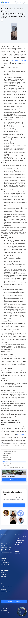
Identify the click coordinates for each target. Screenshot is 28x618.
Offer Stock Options (5, 543)
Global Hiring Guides (5, 591)
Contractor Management (20, 538)
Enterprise (3, 576)
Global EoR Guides (5, 593)
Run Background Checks (6, 552)
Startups (3, 572)
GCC (2, 578)
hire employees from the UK (19, 59)
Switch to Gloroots (5, 564)
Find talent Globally (5, 542)
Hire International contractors (5, 537)
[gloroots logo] (5, 2)
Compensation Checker (6, 586)
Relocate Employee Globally (5, 550)
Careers (3, 560)
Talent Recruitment (19, 542)
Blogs (2, 595)
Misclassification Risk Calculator (6, 588)
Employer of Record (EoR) (20, 536)
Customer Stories (5, 562)
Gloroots (10, 430)
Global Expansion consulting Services (19, 545)
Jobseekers (17, 553)
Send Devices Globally (6, 547)
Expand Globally (4, 540)
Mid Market (3, 574)
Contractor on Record (19, 540)
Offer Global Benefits (5, 545)
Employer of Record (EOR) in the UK (18, 60)
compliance (20, 434)
